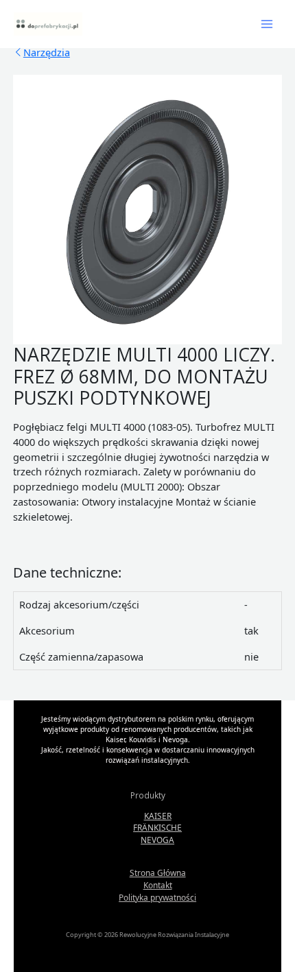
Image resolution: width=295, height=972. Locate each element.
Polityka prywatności (157, 897)
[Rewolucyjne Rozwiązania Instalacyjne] (48, 23)
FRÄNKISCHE (157, 827)
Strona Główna (158, 872)
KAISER (158, 815)
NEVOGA (157, 839)
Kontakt (157, 884)
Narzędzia (46, 52)
